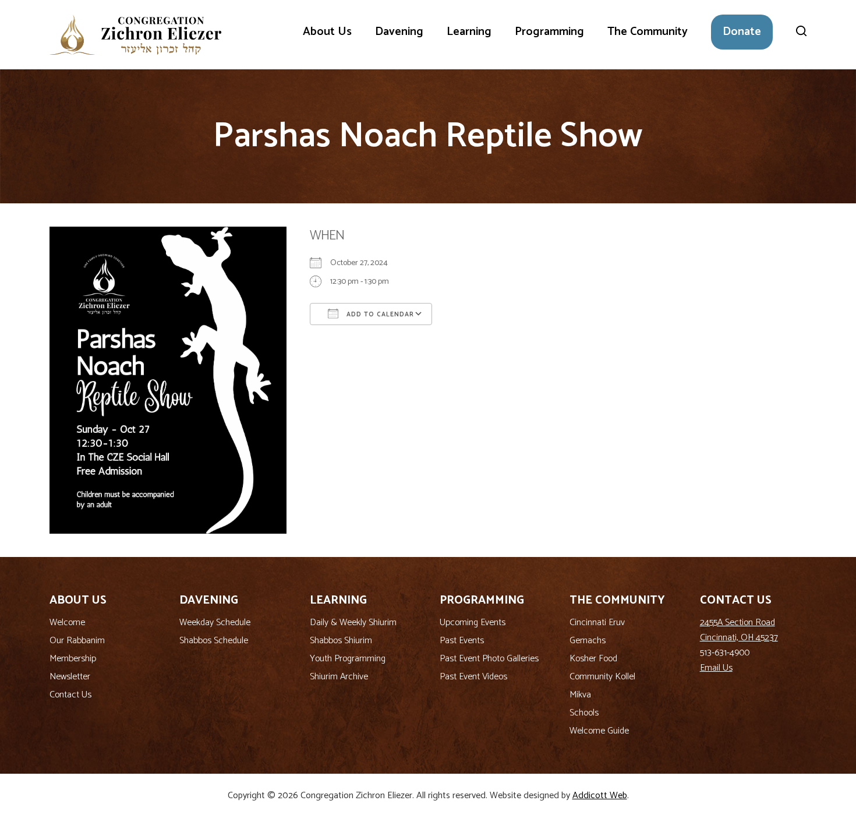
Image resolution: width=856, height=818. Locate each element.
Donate (742, 31)
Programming (549, 31)
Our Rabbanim (77, 640)
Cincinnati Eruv (597, 622)
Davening (399, 31)
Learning (469, 31)
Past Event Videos (473, 677)
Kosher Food (593, 659)
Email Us (716, 668)
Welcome (67, 622)
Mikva (580, 695)
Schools (584, 713)
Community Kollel (602, 677)
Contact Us (70, 695)
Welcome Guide (599, 731)
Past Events (462, 640)
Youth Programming (347, 659)
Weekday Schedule (214, 622)
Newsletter (69, 677)
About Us (327, 31)
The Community (647, 31)
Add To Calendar (379, 314)
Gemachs (588, 640)
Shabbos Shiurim (341, 640)
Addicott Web (599, 795)
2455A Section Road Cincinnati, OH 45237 (739, 630)
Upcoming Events (472, 622)
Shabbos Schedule (213, 640)
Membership (72, 659)
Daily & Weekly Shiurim (353, 622)
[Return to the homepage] (135, 35)
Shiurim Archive (339, 677)
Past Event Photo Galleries (489, 659)
